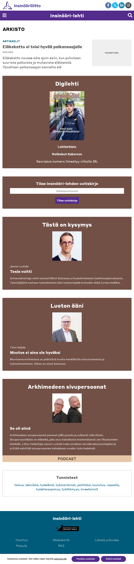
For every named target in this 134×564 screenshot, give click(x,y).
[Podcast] (67, 408)
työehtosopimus (48, 489)
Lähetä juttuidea (107, 540)
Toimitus (21, 540)
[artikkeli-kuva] (111, 53)
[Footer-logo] (67, 528)
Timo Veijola (17, 347)
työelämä (47, 485)
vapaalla (113, 485)
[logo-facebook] (108, 5)
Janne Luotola (19, 266)
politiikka (84, 485)
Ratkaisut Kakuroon (67, 154)
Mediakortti (61, 540)
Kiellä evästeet (113, 558)
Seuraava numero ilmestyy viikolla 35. (67, 161)
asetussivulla (60, 558)
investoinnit (89, 489)
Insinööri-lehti (67, 15)
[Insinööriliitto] (27, 5)
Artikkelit (11, 41)
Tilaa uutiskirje (67, 200)
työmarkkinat (66, 485)
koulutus (98, 485)
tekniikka (32, 485)
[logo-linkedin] (122, 5)
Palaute (21, 545)
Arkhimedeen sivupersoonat (67, 386)
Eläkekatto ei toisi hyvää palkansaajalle (42, 46)
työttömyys (70, 489)
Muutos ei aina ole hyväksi (35, 352)
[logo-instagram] (128, 5)
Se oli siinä (20, 428)
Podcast (67, 458)
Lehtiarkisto (67, 147)
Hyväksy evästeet (85, 558)
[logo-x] (115, 5)
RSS (61, 545)
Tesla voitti (21, 271)
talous (19, 485)
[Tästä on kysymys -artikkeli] (67, 246)
